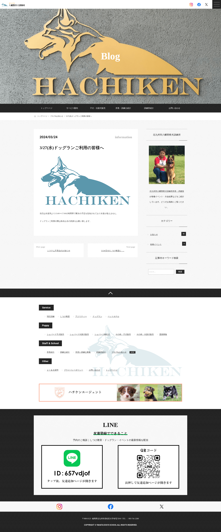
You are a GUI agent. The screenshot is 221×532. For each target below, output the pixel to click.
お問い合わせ (174, 108)
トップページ (46, 108)
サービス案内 (72, 108)
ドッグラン (97, 316)
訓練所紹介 (149, 108)
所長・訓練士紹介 (123, 108)
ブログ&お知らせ (56, 116)
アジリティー (81, 316)
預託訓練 (50, 316)
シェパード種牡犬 (102, 334)
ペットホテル (113, 316)
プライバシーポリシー (73, 370)
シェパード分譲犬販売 (79, 334)
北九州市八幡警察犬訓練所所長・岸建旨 (167, 191)
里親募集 (163, 334)
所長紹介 (50, 352)
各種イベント (156, 244)
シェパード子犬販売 (55, 334)
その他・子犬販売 (123, 334)
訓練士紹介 (65, 352)
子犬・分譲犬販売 (97, 108)
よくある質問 (52, 370)
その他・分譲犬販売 (145, 334)
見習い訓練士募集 (83, 352)
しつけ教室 (65, 316)
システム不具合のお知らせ (58, 251)
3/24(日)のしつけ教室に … (112, 251)
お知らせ (154, 235)
